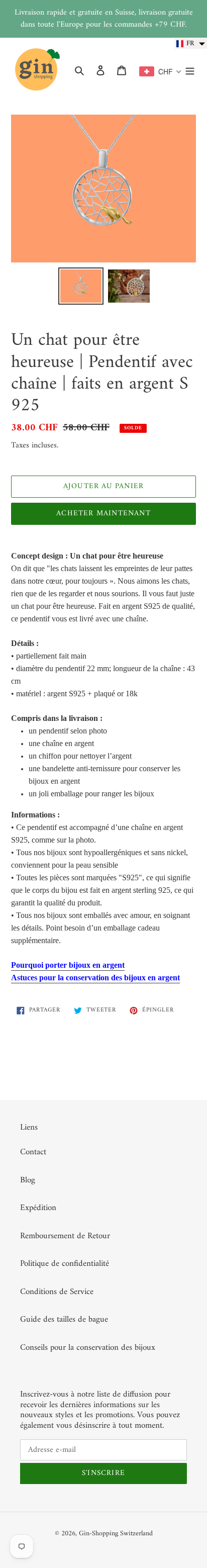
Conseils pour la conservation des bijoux (87, 1347)
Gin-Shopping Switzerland (116, 1533)
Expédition (38, 1208)
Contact (33, 1152)
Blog (27, 1180)
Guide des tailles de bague (64, 1319)
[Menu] (189, 70)
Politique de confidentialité (64, 1263)
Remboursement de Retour (65, 1236)
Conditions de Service (56, 1292)
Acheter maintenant (103, 513)
